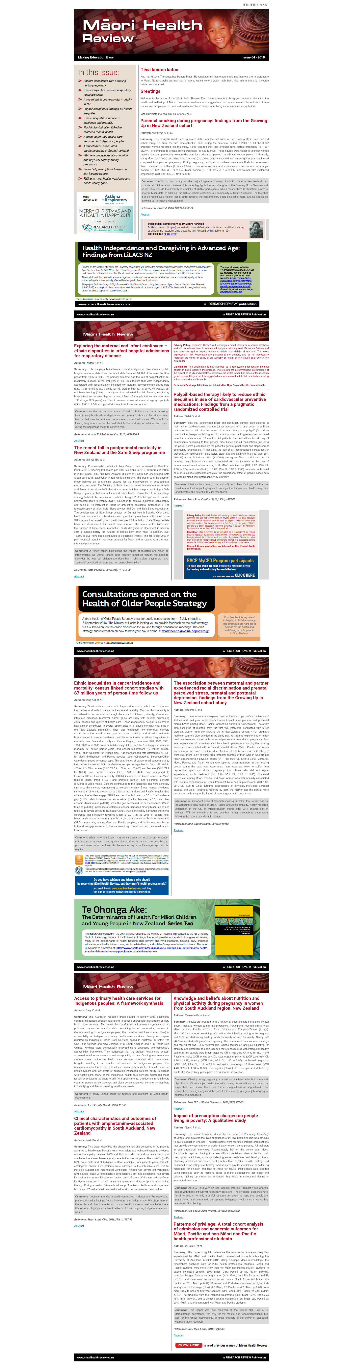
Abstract (145, 214)
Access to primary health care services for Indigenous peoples (104, 138)
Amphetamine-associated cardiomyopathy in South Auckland (106, 148)
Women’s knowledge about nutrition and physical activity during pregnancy (106, 159)
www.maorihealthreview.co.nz (95, 314)
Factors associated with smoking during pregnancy (105, 83)
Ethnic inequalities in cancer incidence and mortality (101, 120)
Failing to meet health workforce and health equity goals (107, 180)
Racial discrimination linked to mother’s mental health (103, 129)
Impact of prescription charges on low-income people (105, 171)
